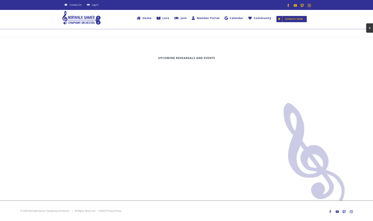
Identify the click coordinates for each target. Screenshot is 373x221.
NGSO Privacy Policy (110, 210)
